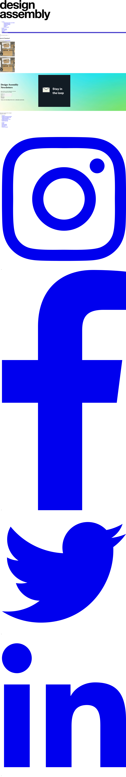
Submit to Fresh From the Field (7, 116)
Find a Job (3, 30)
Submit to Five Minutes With (6, 117)
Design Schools (6, 27)
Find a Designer (4, 29)
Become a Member (5, 32)
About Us (3, 115)
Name (2, 94)
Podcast (5, 26)
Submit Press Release (5, 118)
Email (2, 93)
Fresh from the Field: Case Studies (9, 22)
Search (3, 31)
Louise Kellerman (7, 40)
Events (3, 123)
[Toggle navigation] (0, 34)
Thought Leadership (7, 24)
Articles (3, 21)
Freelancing (6, 25)
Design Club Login (5, 120)
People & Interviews (7, 23)
